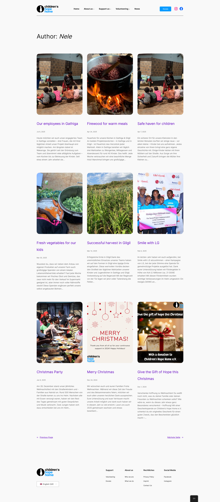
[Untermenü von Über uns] (93, 9)
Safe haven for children (156, 124)
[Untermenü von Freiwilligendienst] (129, 9)
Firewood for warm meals (107, 124)
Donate (165, 9)
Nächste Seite (175, 437)
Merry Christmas (100, 372)
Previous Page (45, 437)
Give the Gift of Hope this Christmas (158, 375)
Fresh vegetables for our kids (56, 246)
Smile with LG (148, 243)
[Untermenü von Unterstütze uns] (110, 9)
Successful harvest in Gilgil (109, 243)
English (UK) (48, 484)
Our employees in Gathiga (57, 124)
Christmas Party (50, 372)
